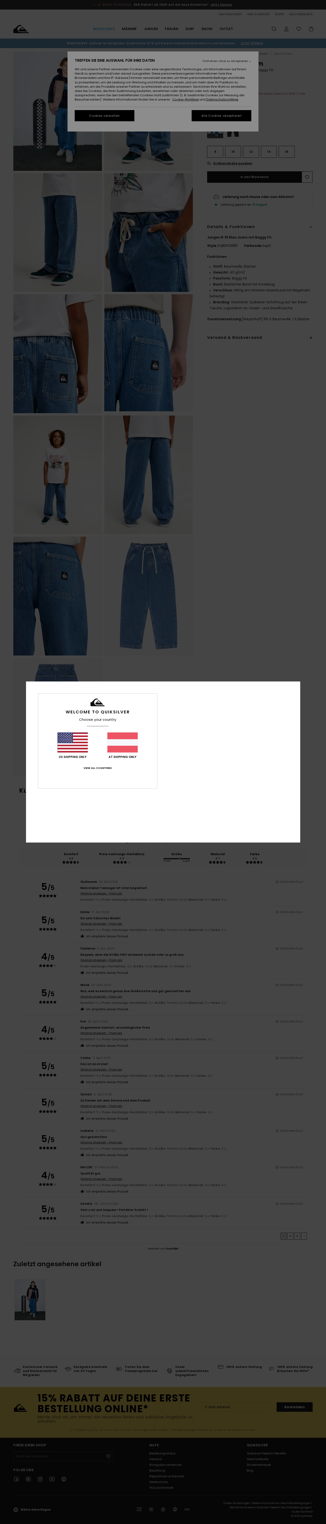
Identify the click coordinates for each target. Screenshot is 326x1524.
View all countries (98, 768)
